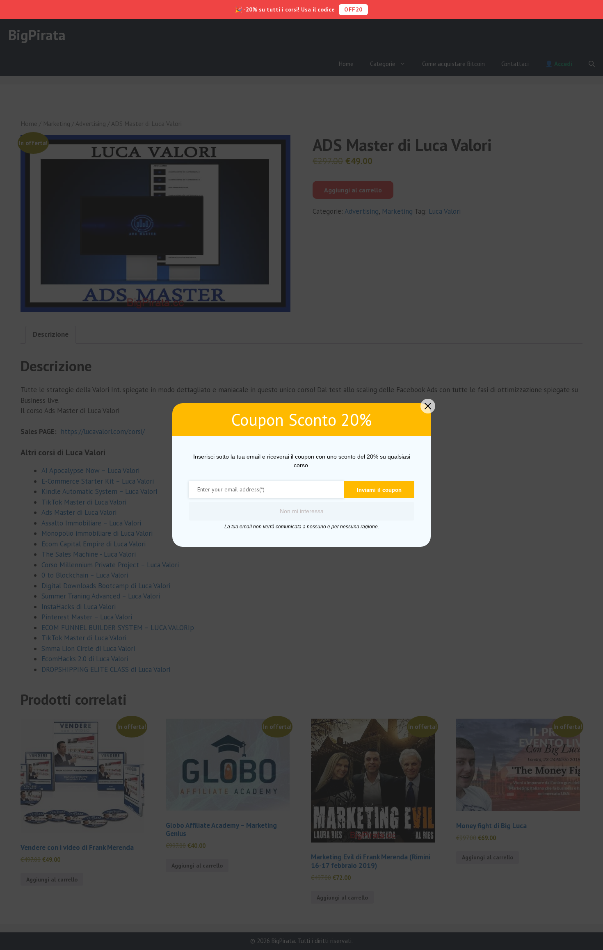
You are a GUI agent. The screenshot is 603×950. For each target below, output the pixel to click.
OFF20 (353, 9)
